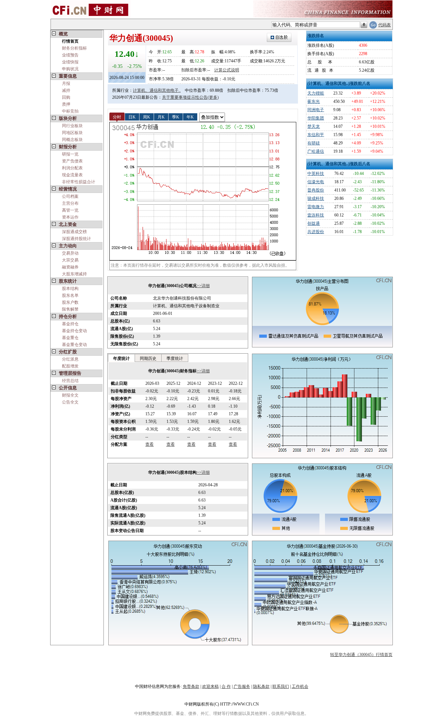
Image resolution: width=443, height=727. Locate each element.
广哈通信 (315, 151)
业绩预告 (70, 55)
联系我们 (280, 686)
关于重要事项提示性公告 (185, 97)
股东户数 (70, 302)
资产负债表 (72, 161)
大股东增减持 (74, 274)
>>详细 (203, 285)
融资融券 (70, 267)
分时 (117, 116)
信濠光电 (315, 181)
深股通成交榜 (74, 231)
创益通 (313, 223)
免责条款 (191, 686)
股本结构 (70, 288)
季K (175, 116)
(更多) (213, 97)
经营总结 (70, 380)
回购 (66, 97)
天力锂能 (315, 93)
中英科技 (315, 173)
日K (132, 116)
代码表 (384, 25)
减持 (66, 90)
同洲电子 (315, 109)
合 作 (226, 686)
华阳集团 (315, 118)
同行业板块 (72, 125)
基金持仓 (70, 323)
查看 (149, 444)
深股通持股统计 (76, 238)
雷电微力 (315, 206)
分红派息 (70, 359)
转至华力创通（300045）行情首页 (361, 654)
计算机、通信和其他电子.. (157, 90)
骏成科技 (315, 198)
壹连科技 (315, 215)
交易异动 (70, 253)
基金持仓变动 (74, 330)
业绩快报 (70, 62)
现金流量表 (72, 174)
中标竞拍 (70, 111)
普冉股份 (315, 190)
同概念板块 (72, 139)
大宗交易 (70, 260)
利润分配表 (72, 168)
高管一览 (70, 210)
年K (190, 116)
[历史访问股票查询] (364, 25)
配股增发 (70, 366)
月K (161, 116)
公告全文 (70, 402)
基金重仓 (70, 337)
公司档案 (70, 196)
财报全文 (70, 395)
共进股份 (315, 231)
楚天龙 (313, 126)
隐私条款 (261, 686)
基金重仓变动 (74, 344)
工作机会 (300, 686)
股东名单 (70, 295)
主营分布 (70, 203)
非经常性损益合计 (78, 181)
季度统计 (174, 358)
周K (146, 116)
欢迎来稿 (210, 686)
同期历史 (148, 358)
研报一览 (70, 154)
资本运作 (70, 217)
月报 (66, 83)
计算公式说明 (226, 70)
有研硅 (313, 143)
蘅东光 (313, 101)
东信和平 (315, 134)
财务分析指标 (74, 48)
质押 (66, 104)
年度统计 (121, 358)
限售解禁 (70, 309)
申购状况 (70, 69)
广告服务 (242, 686)
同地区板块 (72, 132)
